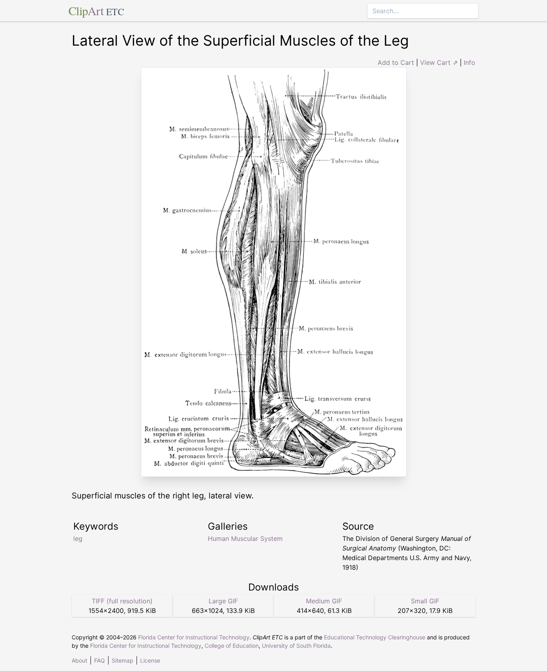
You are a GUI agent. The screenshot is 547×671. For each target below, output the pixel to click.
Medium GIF (324, 601)
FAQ (99, 660)
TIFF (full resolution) (122, 601)
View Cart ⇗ (439, 62)
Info (469, 62)
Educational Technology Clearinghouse (374, 637)
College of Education (232, 645)
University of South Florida (296, 645)
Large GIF (223, 601)
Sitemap (122, 660)
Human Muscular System (245, 538)
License (150, 660)
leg (77, 538)
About (79, 660)
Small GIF (425, 601)
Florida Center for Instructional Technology (193, 637)
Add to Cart (396, 62)
